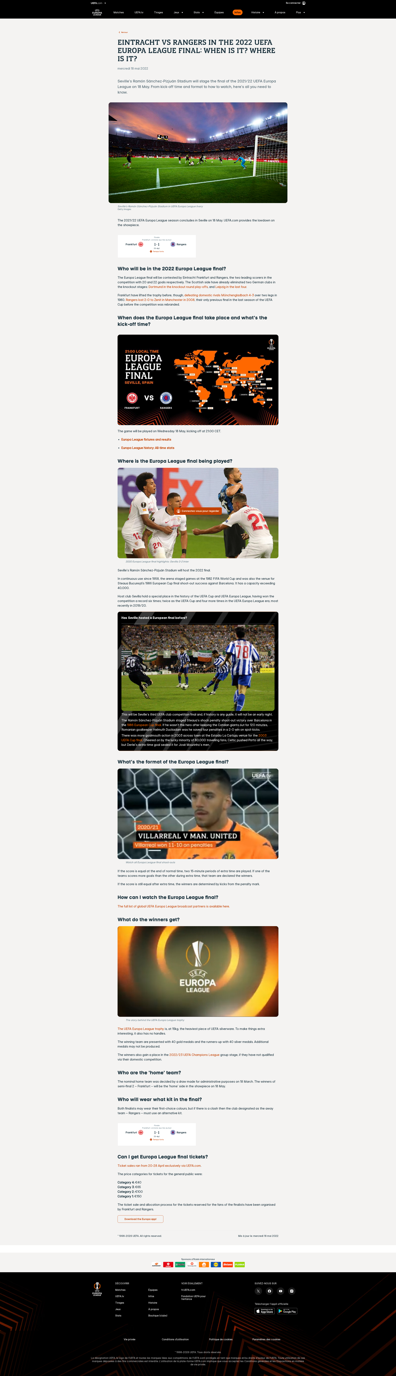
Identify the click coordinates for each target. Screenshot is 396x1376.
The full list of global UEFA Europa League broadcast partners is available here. (174, 906)
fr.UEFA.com (188, 1289)
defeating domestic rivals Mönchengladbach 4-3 (219, 295)
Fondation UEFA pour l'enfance (193, 1297)
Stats (118, 1315)
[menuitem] (120, 12)
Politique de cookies (221, 1339)
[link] (119, 12)
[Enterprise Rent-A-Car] (180, 1264)
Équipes (153, 1289)
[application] (198, 814)
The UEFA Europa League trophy (141, 1029)
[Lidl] (216, 1264)
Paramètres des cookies (266, 1339)
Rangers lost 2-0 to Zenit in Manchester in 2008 (160, 300)
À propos (153, 1309)
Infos (151, 1296)
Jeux (118, 1309)
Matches (120, 1289)
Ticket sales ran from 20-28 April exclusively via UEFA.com (159, 1165)
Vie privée (129, 1339)
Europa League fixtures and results (146, 439)
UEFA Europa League (97, 12)
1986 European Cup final (144, 725)
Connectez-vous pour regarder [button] (200, 511)
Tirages (119, 1302)
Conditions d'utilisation (175, 1339)
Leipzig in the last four (230, 287)
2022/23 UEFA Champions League (194, 1055)
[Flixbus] (240, 1264)
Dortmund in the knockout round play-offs (178, 287)
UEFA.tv (119, 1296)
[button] (178, 12)
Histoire (152, 1302)
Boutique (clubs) (157, 1315)
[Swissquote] (192, 1264)
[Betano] (228, 1264)
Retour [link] (124, 32)
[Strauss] (168, 1264)
